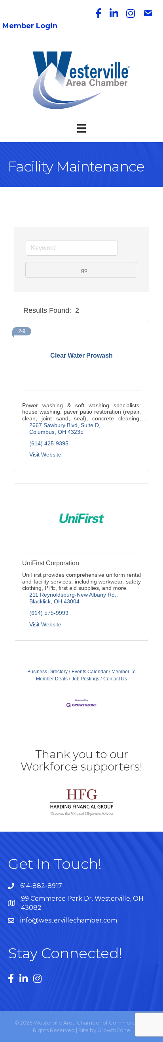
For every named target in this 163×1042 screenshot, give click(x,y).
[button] (17, 310)
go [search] (84, 270)
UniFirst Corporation (50, 563)
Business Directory (47, 671)
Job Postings (85, 679)
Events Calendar (90, 671)
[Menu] (81, 128)
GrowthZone (113, 1030)
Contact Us (115, 679)
